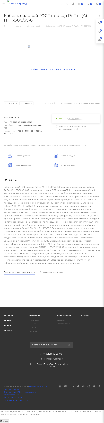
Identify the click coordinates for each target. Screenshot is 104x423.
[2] (48, 103)
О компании (34, 320)
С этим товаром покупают (53, 272)
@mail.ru (59, 359)
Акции (7, 320)
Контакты (33, 331)
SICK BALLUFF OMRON (13, 398)
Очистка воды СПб (12, 392)
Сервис (85, 315)
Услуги (8, 325)
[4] (52, 103)
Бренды (8, 330)
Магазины (61, 320)
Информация (64, 315)
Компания (34, 315)
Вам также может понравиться (19, 272)
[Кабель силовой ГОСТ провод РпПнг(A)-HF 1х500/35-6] (52, 69)
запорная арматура (29, 392)
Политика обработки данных (16, 400)
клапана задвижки (11, 395)
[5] (54, 103)
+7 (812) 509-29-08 (52, 354)
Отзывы (32, 327)
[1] (46, 103)
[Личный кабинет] (73, 4)
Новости (33, 324)
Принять (4, 421)
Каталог (8, 315)
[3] (50, 103)
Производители (63, 324)
